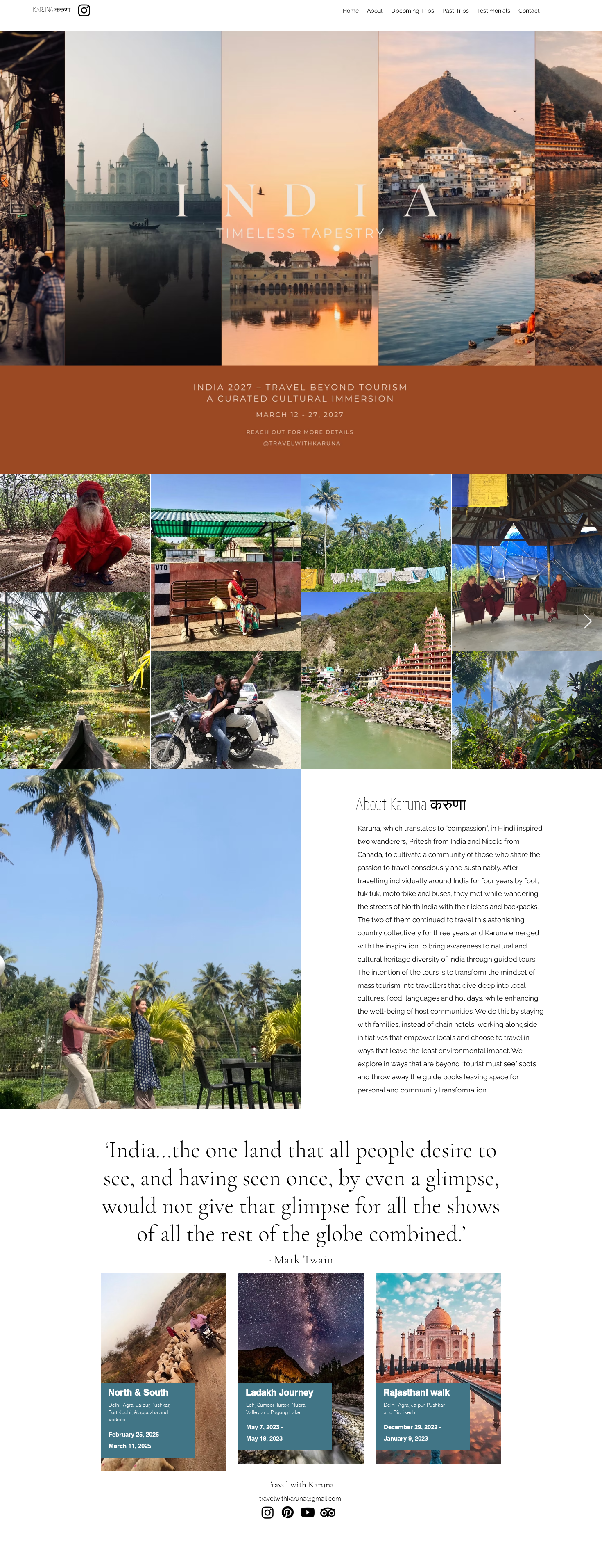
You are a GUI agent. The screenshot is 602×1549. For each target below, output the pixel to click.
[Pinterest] (288, 1512)
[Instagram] (84, 10)
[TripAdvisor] (328, 1512)
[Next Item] (588, 622)
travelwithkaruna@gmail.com (300, 1498)
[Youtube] (308, 1512)
